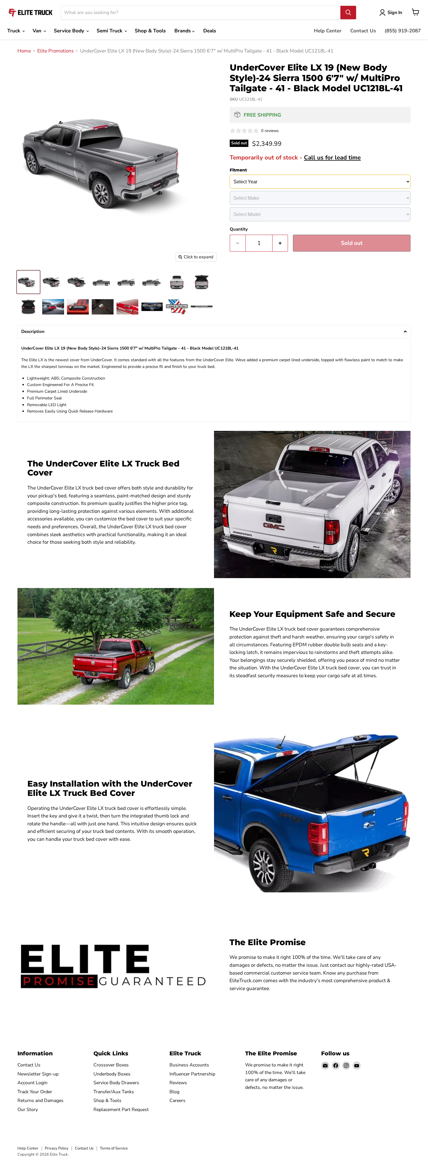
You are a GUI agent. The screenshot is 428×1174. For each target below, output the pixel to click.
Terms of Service (114, 1148)
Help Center (328, 30)
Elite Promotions (55, 51)
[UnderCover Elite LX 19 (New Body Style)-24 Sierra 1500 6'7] (28, 282)
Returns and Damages (40, 1100)
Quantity (239, 229)
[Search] (348, 12)
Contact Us (363, 30)
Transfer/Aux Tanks (113, 1092)
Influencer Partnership (192, 1074)
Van (38, 30)
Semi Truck (110, 30)
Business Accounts (189, 1065)
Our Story (27, 1109)
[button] (214, 331)
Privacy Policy (56, 1148)
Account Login (32, 1083)
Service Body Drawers (116, 1083)
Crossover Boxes (111, 1065)
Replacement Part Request (121, 1109)
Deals (209, 30)
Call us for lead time (332, 157)
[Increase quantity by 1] (280, 243)
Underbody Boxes (111, 1074)
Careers (177, 1100)
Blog (174, 1092)
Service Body (70, 30)
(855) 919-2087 (403, 30)
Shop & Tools (150, 30)
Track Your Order (34, 1092)
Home (24, 51)
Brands (183, 30)
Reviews (178, 1083)
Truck (14, 30)
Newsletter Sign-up (38, 1074)
